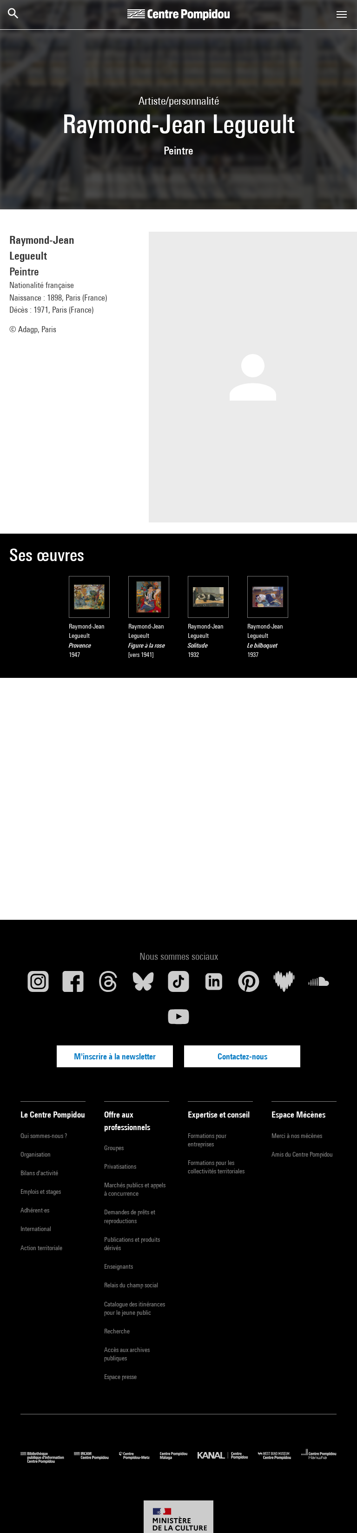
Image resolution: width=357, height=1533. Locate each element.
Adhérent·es (34, 1210)
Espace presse (120, 1376)
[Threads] (108, 985)
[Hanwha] (319, 1461)
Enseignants (118, 1266)
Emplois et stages (40, 1191)
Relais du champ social (131, 1285)
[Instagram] (38, 985)
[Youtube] (178, 1020)
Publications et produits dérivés (132, 1244)
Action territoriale (41, 1248)
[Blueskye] (143, 985)
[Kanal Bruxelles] (228, 1461)
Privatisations (120, 1166)
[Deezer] (284, 985)
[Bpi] (47, 1461)
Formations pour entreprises (207, 1140)
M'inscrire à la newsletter (115, 1056)
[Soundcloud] (319, 985)
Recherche (117, 1331)
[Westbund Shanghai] (279, 1461)
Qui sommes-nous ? (43, 1135)
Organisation (35, 1154)
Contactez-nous (242, 1056)
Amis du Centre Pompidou (302, 1154)
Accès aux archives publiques (127, 1354)
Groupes (114, 1147)
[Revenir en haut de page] (335, 1511)
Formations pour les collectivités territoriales (216, 1167)
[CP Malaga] (179, 1461)
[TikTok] (178, 985)
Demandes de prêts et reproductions (129, 1216)
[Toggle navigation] (342, 14)
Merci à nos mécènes (296, 1135)
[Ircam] (96, 1461)
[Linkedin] (213, 985)
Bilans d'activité (39, 1173)
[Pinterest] (248, 985)
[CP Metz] (139, 1461)
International (35, 1228)
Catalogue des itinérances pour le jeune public (134, 1308)
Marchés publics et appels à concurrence (134, 1189)
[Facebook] (73, 985)
